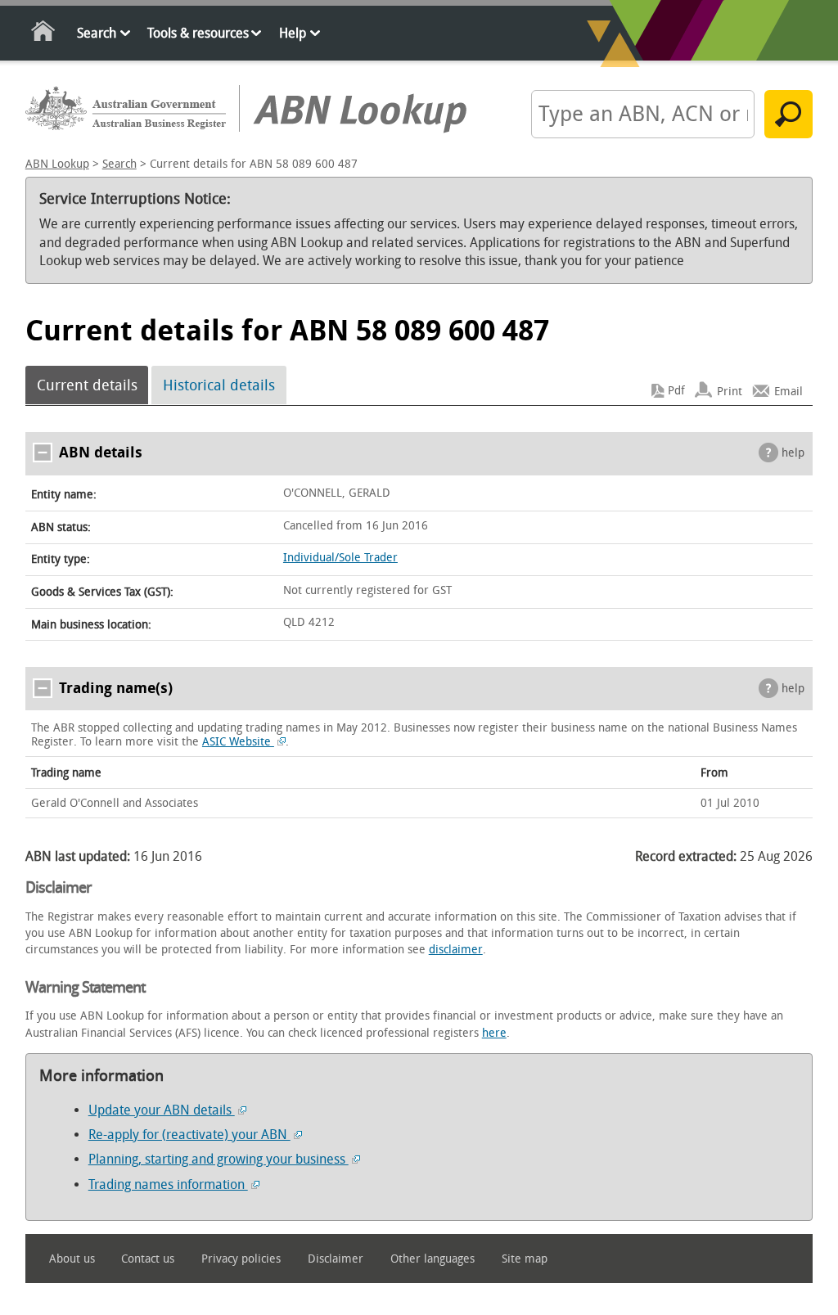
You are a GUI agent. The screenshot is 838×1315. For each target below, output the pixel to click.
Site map (524, 1259)
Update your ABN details (161, 1110)
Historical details (219, 385)
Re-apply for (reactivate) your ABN (189, 1134)
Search (96, 33)
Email (788, 391)
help (793, 453)
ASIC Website (238, 742)
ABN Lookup (57, 164)
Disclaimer (335, 1259)
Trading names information (168, 1184)
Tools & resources (198, 33)
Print (729, 391)
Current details (87, 385)
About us (72, 1259)
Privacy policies (241, 1259)
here (494, 1033)
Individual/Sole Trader (340, 558)
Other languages (432, 1259)
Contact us (147, 1259)
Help (292, 33)
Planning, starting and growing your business (218, 1159)
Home (43, 34)
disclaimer (456, 950)
